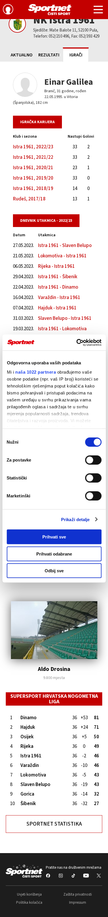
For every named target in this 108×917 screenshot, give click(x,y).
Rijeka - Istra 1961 (56, 266)
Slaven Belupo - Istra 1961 (65, 318)
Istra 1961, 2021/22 (33, 157)
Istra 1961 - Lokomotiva (62, 328)
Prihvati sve (54, 536)
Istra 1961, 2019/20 (33, 178)
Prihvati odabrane (54, 553)
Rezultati (48, 55)
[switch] (93, 460)
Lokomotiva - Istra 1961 (62, 255)
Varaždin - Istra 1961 (59, 297)
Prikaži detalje (75, 519)
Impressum (77, 902)
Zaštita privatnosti (77, 894)
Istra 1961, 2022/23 (33, 146)
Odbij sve (54, 570)
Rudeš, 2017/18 (29, 198)
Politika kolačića (29, 902)
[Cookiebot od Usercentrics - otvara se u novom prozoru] (76, 342)
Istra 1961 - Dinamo (58, 287)
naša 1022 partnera (35, 371)
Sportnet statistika (54, 824)
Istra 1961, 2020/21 (33, 167)
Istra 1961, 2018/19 (33, 188)
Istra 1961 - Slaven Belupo (65, 245)
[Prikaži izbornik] (98, 10)
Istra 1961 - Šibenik (57, 276)
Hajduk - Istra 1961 (57, 308)
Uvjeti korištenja (29, 894)
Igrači (75, 55)
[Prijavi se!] (8, 10)
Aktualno (22, 55)
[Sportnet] (49, 9)
